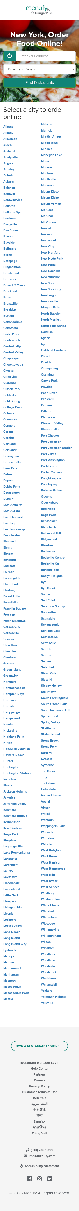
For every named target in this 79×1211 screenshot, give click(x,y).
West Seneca (50, 887)
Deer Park (10, 468)
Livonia (8, 913)
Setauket (47, 667)
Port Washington (53, 460)
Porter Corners (51, 472)
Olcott (45, 356)
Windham (47, 948)
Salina (45, 594)
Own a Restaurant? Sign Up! (39, 1046)
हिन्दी (39, 1116)
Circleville (10, 377)
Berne (7, 255)
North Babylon (51, 313)
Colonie (8, 413)
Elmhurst (9, 541)
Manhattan (11, 974)
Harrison (9, 700)
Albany (8, 133)
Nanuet (46, 228)
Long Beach (11, 932)
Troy (44, 777)
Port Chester (50, 435)
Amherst (9, 151)
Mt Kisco (47, 210)
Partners (39, 1074)
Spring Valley (50, 722)
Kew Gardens (12, 828)
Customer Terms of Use (39, 1092)
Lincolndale (11, 883)
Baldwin (9, 194)
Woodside (48, 966)
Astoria (8, 175)
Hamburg (9, 682)
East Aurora (11, 511)
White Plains (50, 905)
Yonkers (46, 991)
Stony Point (49, 747)
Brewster (9, 279)
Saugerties (48, 612)
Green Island (12, 669)
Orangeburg (49, 368)
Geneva (8, 639)
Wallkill (46, 814)
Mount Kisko (50, 198)
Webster (47, 844)
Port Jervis (48, 454)
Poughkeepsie (51, 478)
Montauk (47, 173)
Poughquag (49, 484)
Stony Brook (50, 740)
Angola (8, 163)
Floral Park (11, 584)
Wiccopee (48, 923)
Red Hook (48, 509)
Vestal (45, 801)
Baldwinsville (12, 200)
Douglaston (11, 493)
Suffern (46, 753)
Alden (7, 145)
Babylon (9, 188)
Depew (8, 480)
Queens (46, 496)
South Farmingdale (54, 698)
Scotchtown (49, 637)
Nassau (46, 234)
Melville (46, 124)
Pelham (46, 405)
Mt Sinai (47, 216)
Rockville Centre (53, 557)
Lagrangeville (13, 846)
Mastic (8, 999)
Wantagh (47, 820)
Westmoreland (51, 899)
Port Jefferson (51, 442)
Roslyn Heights (52, 576)
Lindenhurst (11, 889)
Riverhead (48, 545)
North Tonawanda (53, 326)
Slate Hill (47, 679)
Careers (39, 1080)
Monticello (48, 179)
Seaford (46, 655)
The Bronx (48, 771)
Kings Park (11, 834)
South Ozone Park (54, 704)
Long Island (11, 938)
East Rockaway (14, 529)
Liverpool (9, 901)
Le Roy (8, 871)
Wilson (46, 942)
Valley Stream (51, 795)
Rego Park (48, 515)
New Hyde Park (52, 259)
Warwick (47, 832)
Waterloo (47, 838)
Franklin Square (14, 608)
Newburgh (48, 295)
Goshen (8, 663)
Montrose (47, 185)
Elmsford (9, 560)
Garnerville (11, 633)
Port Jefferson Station (56, 448)
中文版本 (39, 1110)
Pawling (46, 387)
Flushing (9, 590)
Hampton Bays (13, 694)
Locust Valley (12, 926)
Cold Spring (11, 401)
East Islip (9, 523)
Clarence (9, 383)
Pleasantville (50, 429)
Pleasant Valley (52, 423)
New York (47, 283)
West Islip (48, 875)
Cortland (9, 444)
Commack (10, 419)
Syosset (46, 759)
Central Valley (13, 352)
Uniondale (48, 789)
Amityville (10, 157)
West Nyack (49, 881)
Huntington (11, 767)
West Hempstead (53, 869)
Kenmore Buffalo (15, 816)
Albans (8, 127)
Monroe (46, 167)
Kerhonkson (11, 822)
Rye (43, 582)
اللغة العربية (39, 1104)
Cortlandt (10, 450)
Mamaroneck (12, 968)
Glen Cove (10, 645)
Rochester (48, 551)
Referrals (39, 1098)
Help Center (39, 1068)
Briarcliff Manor (14, 285)
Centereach (11, 340)
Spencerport (49, 716)
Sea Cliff (47, 649)
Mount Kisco (50, 191)
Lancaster (10, 858)
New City (47, 246)
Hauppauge (11, 712)
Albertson (10, 139)
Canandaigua (12, 322)
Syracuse (47, 765)
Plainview (48, 417)
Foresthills (10, 602)
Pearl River (49, 393)
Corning (8, 438)
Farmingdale (12, 578)
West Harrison (51, 862)
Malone (8, 962)
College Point (13, 407)
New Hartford (50, 252)
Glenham (9, 657)
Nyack (45, 338)
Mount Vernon (51, 204)
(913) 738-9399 (41, 1150)
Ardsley (8, 169)
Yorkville (47, 1003)
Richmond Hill (51, 533)
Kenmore (9, 810)
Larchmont (10, 865)
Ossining (47, 374)
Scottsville (48, 643)
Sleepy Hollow (51, 686)
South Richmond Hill (55, 710)
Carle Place (11, 334)
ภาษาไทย (40, 1127)
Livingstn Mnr (13, 907)
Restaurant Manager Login (39, 1063)
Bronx (7, 297)
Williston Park (51, 936)
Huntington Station (17, 773)
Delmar (8, 474)
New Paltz (48, 265)
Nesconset (48, 240)
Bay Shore (10, 230)
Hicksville (10, 730)
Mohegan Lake (51, 155)
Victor (45, 808)
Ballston (9, 206)
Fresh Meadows (14, 621)
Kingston (9, 840)
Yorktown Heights (53, 997)
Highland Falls (13, 736)
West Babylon (51, 850)
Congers (9, 425)
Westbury (47, 893)
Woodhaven (49, 960)
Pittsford (47, 411)
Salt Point (48, 600)
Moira (45, 161)
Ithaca (7, 785)
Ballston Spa (12, 212)
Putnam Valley (51, 490)
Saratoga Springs (53, 606)
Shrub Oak (48, 673)
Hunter (8, 761)
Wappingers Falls (53, 826)
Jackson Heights (15, 791)
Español (40, 1121)
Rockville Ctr (50, 564)
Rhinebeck (48, 527)
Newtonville (49, 301)
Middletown (49, 143)
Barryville (10, 224)
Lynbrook (9, 950)
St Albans (48, 728)
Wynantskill (49, 984)
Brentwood (11, 273)
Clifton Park (11, 389)
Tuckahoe (48, 783)
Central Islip (12, 346)
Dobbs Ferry (11, 486)
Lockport (9, 919)
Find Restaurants (39, 82)
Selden (46, 661)
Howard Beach (13, 755)
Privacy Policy (39, 1086)
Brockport (10, 291)
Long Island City (14, 944)
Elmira (7, 547)
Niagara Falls (50, 307)
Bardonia (9, 218)
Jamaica (9, 797)
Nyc (43, 344)
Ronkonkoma (50, 570)
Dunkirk (8, 499)
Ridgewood (49, 539)
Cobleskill (10, 395)
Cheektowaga (13, 364)
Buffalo (8, 316)
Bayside (9, 242)
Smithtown (48, 692)
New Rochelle (51, 271)
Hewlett (9, 724)
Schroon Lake (51, 631)
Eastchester (11, 535)
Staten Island (50, 734)
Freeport (9, 615)
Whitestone (49, 917)
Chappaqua (11, 358)
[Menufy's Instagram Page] (39, 1178)
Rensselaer (49, 521)
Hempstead (11, 718)
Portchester (49, 466)
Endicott (9, 566)
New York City (51, 289)
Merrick (46, 130)
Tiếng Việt (39, 1133)
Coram (8, 432)
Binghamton (12, 267)
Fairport (8, 572)
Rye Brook (48, 588)
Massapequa (12, 987)
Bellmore (9, 249)
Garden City (11, 627)
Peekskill (47, 399)
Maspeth (9, 980)
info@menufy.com (42, 1156)
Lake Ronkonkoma (16, 852)
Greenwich (10, 675)
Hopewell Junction (16, 749)
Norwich (47, 332)
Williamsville (50, 930)
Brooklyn (9, 310)
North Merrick (51, 320)
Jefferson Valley (14, 804)
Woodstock (49, 972)
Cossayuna (11, 456)
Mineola (46, 149)
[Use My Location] (9, 56)
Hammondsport (14, 688)
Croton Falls (12, 462)
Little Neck (11, 895)
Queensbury (49, 503)
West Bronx (49, 856)
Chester (8, 371)
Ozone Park (49, 381)
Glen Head (10, 651)
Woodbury (48, 954)
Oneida (46, 362)
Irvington (9, 779)
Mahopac (9, 956)
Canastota (10, 328)
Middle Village (51, 137)
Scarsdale (48, 618)
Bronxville (10, 303)
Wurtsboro (48, 978)
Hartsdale (10, 706)
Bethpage (10, 261)
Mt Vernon (48, 222)
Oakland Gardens (53, 350)
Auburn (8, 181)
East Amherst (12, 505)
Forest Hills (11, 596)
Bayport (8, 236)
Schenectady (50, 625)
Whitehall (48, 911)
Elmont (8, 554)
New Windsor (50, 277)
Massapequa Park (16, 993)
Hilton (7, 743)
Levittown (10, 877)
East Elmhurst (13, 517)
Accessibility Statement (41, 1166)
